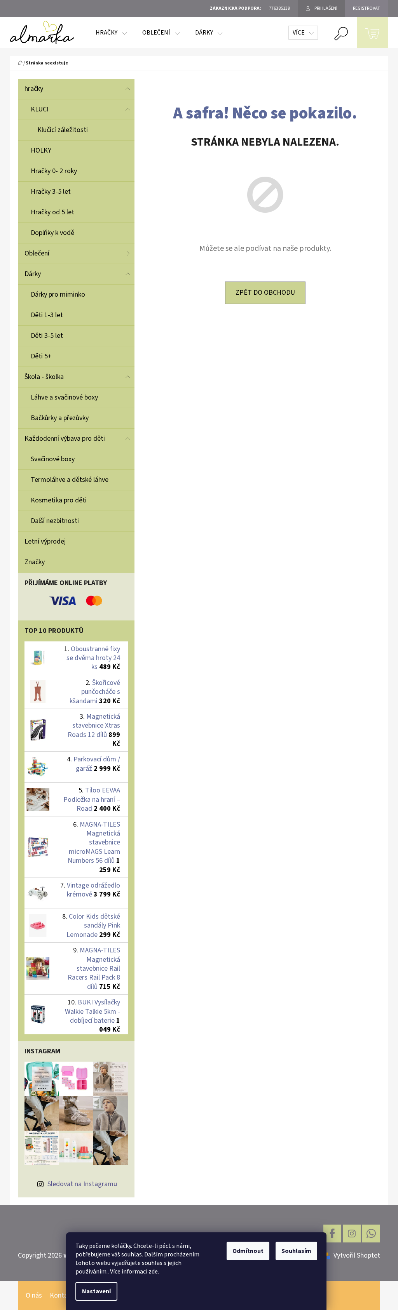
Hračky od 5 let (52, 212)
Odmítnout (248, 1251)
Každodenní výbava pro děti (64, 438)
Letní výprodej (45, 541)
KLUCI (40, 109)
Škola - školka (44, 377)
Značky (34, 562)
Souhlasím (296, 1251)
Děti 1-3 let (47, 315)
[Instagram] (352, 1233)
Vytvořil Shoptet (356, 1255)
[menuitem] (111, 32)
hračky (33, 89)
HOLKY (41, 150)
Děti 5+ (41, 356)
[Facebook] (332, 1233)
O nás (34, 1295)
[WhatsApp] (371, 1233)
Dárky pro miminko (58, 294)
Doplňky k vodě (52, 233)
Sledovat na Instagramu (82, 1184)
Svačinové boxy (53, 459)
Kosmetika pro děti (59, 500)
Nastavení (96, 1291)
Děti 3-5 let (47, 336)
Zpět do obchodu (265, 292)
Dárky (32, 274)
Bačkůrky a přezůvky (60, 418)
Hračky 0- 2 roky (54, 171)
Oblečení (36, 253)
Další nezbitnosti (55, 521)
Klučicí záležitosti (62, 130)
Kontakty (63, 1295)
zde (153, 1271)
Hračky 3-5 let (51, 191)
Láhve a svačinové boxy (64, 397)
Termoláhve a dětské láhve (69, 480)
